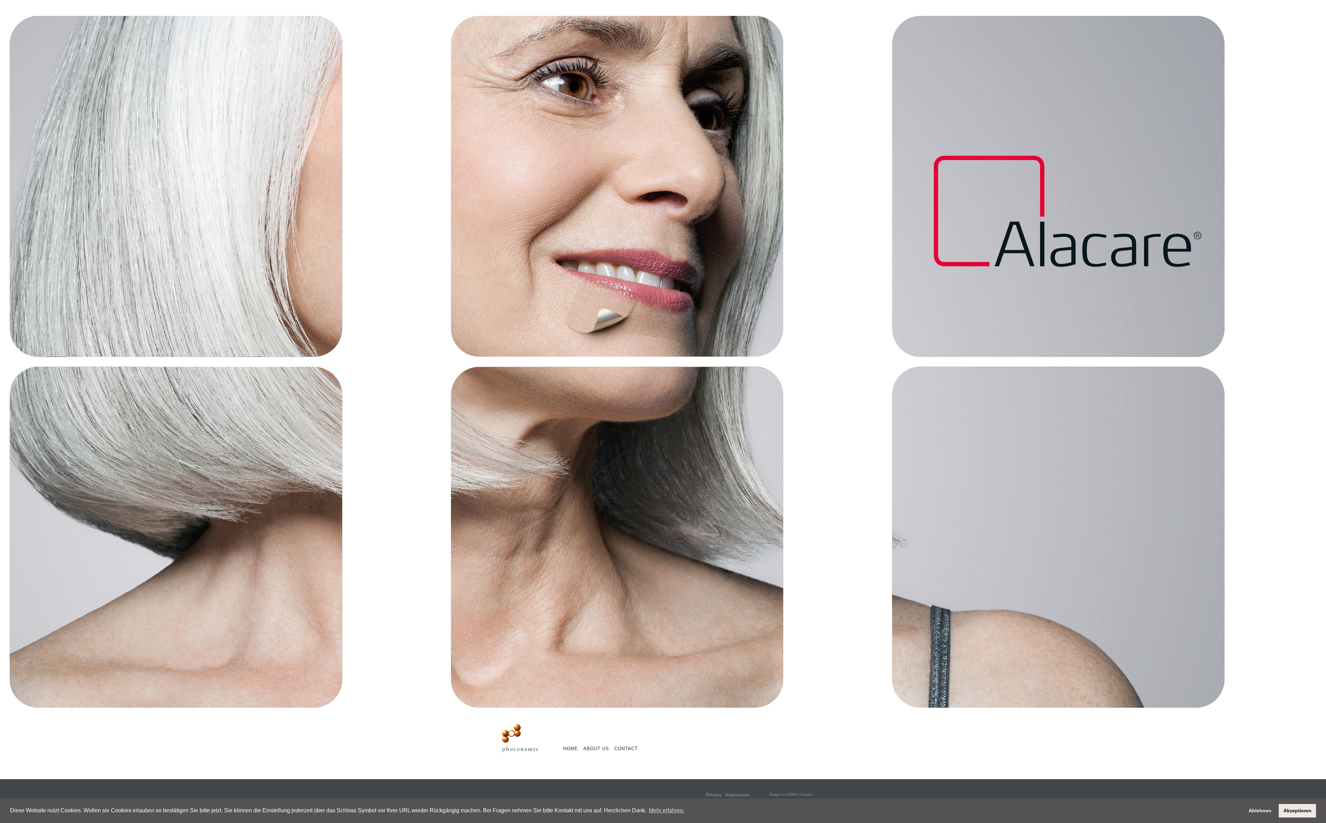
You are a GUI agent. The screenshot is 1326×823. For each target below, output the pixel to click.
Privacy (714, 794)
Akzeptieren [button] (1297, 810)
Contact (626, 748)
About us (596, 748)
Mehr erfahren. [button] (666, 810)
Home (570, 748)
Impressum (737, 794)
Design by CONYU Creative (791, 794)
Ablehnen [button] (1260, 810)
